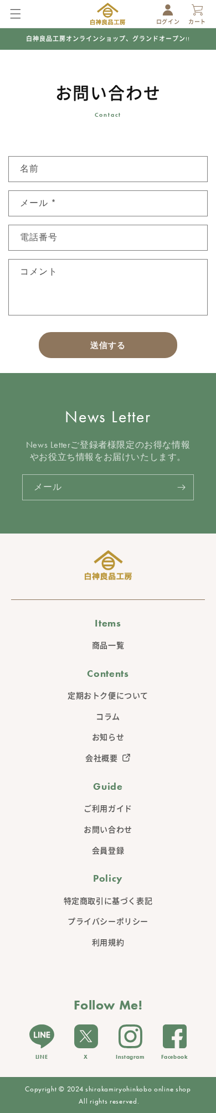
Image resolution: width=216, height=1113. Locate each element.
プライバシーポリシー (108, 921)
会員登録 (108, 851)
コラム (108, 717)
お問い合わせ (108, 830)
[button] (18, 12)
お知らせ (108, 737)
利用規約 (108, 943)
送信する (108, 345)
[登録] (181, 487)
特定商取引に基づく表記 (108, 901)
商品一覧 (108, 645)
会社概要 (101, 758)
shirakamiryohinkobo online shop (138, 1089)
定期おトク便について (108, 696)
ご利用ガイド (108, 809)
